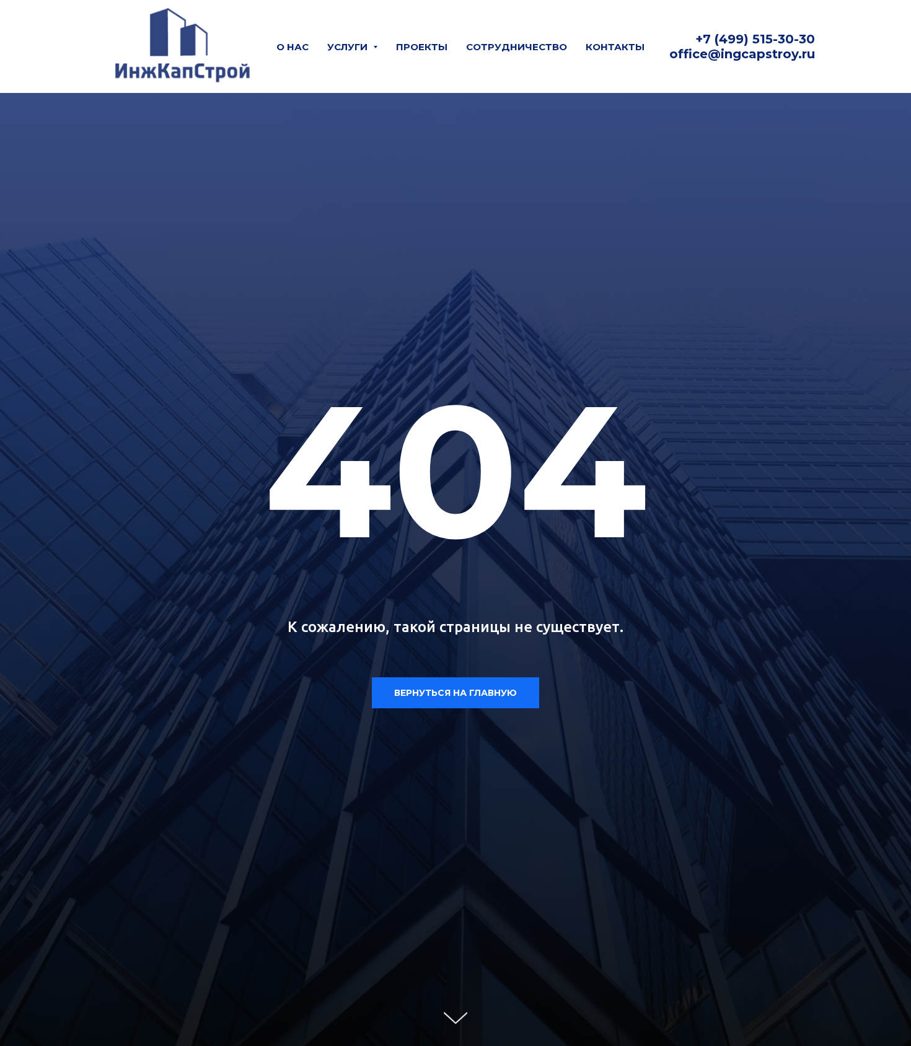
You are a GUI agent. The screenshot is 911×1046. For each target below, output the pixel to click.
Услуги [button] (348, 47)
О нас (292, 47)
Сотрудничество (516, 47)
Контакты (615, 47)
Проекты (421, 47)
